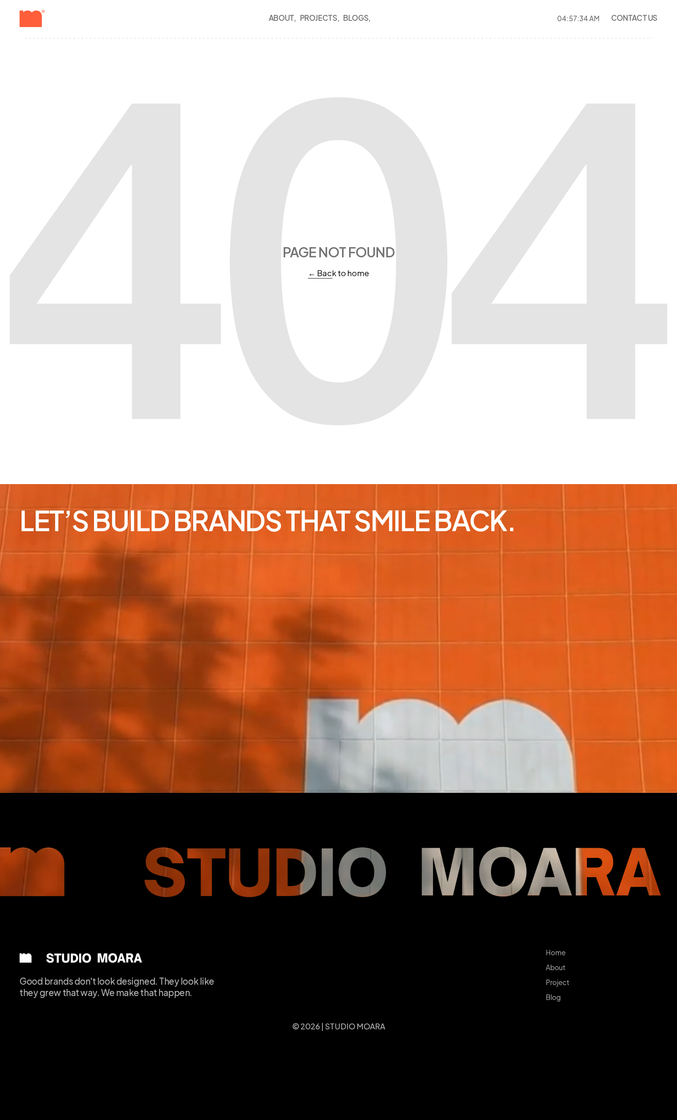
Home (556, 952)
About (555, 967)
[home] (45, 18)
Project (557, 982)
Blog (553, 997)
